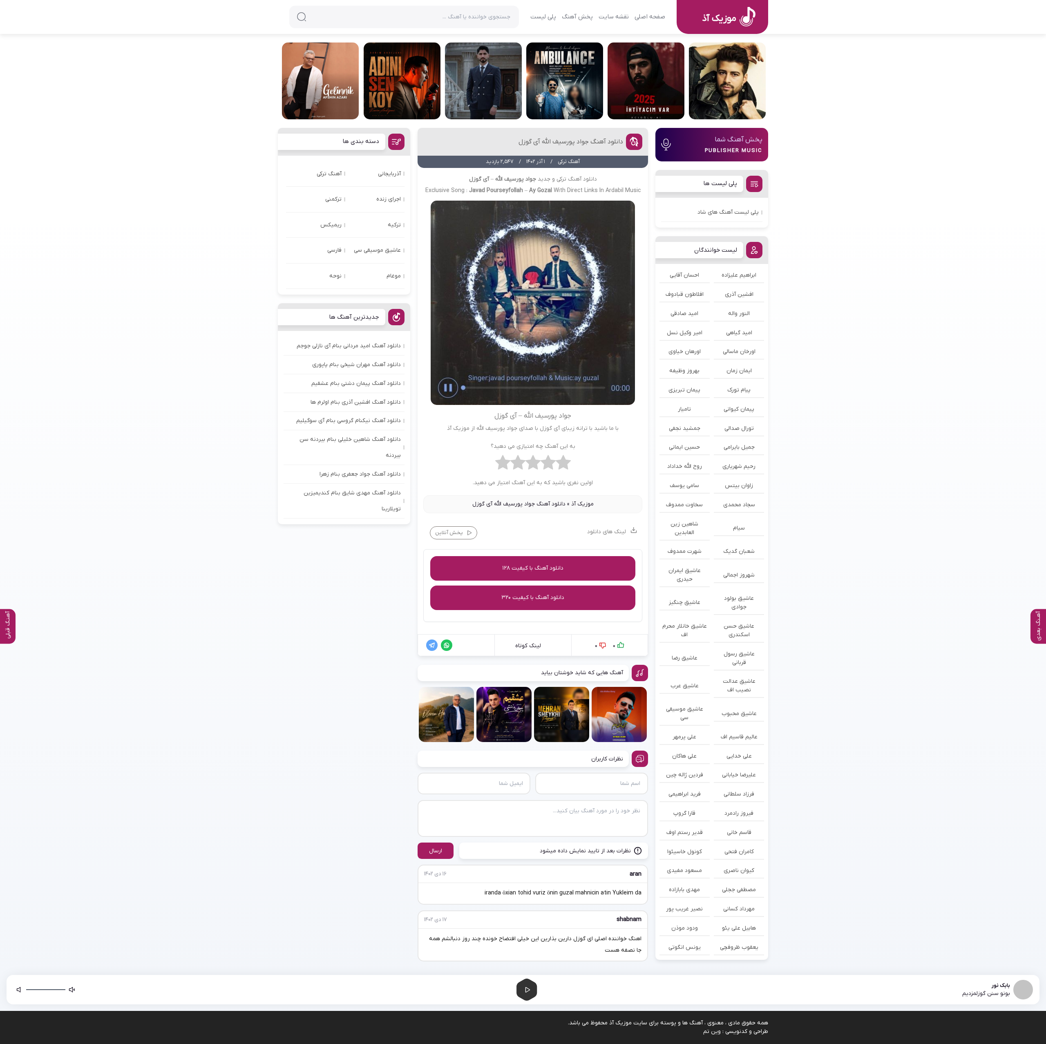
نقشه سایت (614, 17)
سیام (739, 528)
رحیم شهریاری (738, 466)
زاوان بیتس (739, 486)
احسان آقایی (684, 275)
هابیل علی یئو (739, 928)
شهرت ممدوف (685, 551)
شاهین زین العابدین (684, 528)
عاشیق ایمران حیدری (684, 575)
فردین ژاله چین (684, 775)
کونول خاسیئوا (684, 852)
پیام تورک (739, 390)
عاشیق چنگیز (684, 602)
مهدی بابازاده (684, 890)
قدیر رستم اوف (684, 832)
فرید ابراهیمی (684, 794)
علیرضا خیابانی (739, 775)
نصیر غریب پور (684, 909)
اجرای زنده (388, 199)
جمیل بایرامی (739, 447)
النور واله (739, 313)
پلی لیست (543, 17)
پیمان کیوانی (739, 409)
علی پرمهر (684, 737)
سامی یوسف (684, 486)
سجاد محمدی (739, 505)
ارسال (435, 851)
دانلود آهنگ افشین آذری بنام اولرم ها (356, 402)
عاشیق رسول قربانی (739, 658)
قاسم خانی (739, 832)
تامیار (684, 409)
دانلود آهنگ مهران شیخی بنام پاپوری (356, 365)
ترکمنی (333, 199)
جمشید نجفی (684, 428)
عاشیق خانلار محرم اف (684, 630)
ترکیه (394, 225)
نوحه (335, 276)
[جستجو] (301, 17)
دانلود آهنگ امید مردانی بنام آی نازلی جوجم (349, 346)
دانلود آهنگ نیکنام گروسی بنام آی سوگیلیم (348, 421)
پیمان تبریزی (684, 390)
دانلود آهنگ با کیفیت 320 (532, 597)
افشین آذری (739, 294)
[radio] (563, 464)
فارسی (334, 250)
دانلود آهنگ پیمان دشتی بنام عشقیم (356, 383)
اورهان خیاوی (684, 351)
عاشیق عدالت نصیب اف (739, 685)
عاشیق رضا (684, 658)
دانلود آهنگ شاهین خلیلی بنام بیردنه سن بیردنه (350, 447)
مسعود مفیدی (684, 870)
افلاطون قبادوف (685, 294)
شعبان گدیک (739, 551)
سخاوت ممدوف (684, 505)
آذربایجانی (389, 174)
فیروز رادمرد (738, 813)
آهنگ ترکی (329, 174)
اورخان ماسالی (739, 351)
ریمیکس (331, 225)
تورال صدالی (739, 428)
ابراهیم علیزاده (739, 275)
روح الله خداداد (684, 466)
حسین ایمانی (684, 447)
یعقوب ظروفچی (739, 947)
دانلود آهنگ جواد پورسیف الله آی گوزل (571, 142)
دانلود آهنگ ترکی (577, 179)
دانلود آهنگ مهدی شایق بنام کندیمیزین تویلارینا (352, 501)
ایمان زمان (739, 371)
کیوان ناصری (739, 870)
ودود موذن (684, 928)
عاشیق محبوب (739, 714)
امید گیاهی (739, 333)
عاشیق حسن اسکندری (739, 630)
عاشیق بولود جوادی (739, 603)
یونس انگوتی (684, 947)
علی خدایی (739, 756)
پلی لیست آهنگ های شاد (728, 212)
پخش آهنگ (577, 17)
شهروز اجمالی (739, 575)
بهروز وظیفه (684, 371)
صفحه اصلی (650, 17)
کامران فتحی (739, 852)
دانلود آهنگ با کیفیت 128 (532, 568)
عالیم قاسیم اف (739, 737)
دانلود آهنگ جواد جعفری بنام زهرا (360, 474)
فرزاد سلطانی (739, 794)
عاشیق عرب (685, 686)
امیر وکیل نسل (684, 333)
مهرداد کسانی (739, 909)
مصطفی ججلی (739, 890)
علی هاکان (684, 756)
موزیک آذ (582, 504)
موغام (394, 276)
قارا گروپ (684, 813)
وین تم (712, 1031)
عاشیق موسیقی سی (684, 713)
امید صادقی (684, 313)
